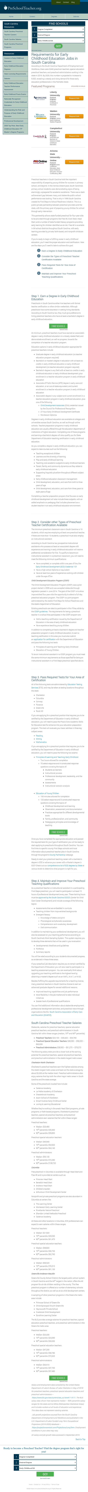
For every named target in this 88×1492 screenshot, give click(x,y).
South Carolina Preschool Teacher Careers (13, 33)
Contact (66, 2)
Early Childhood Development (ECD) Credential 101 (56, 566)
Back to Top (80, 1439)
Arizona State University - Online (55, 156)
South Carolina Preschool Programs (13, 45)
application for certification (45, 639)
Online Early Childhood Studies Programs (55, 120)
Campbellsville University (56, 130)
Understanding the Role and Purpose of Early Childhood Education (14, 113)
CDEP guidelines (41, 611)
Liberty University (55, 93)
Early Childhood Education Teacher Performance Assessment (13, 86)
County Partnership (57, 855)
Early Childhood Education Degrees (13, 67)
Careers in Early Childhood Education (14, 59)
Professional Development (13, 121)
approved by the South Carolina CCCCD (54, 897)
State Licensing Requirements (15, 74)
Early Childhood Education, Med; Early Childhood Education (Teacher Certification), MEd (56, 169)
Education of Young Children (47, 793)
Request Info (74, 98)
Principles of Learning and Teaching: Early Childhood (57, 757)
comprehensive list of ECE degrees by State (64, 865)
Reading (39, 735)
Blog (73, 2)
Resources (9, 54)
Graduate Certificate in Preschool (54, 103)
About (58, 2)
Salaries (76, 16)
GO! (58, 46)
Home (11, 16)
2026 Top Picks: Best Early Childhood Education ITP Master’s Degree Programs (14, 129)
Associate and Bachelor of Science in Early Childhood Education (55, 141)
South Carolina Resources (11, 25)
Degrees (54, 16)
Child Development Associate (52, 405)
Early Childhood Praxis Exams (15, 94)
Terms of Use (55, 1484)
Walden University (55, 112)
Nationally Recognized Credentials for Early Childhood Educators (15, 102)
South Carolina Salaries (12, 39)
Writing (39, 739)
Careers (32, 16)
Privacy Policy (46, 1484)
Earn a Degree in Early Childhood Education (62, 251)
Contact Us (37, 1484)
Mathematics (41, 742)
